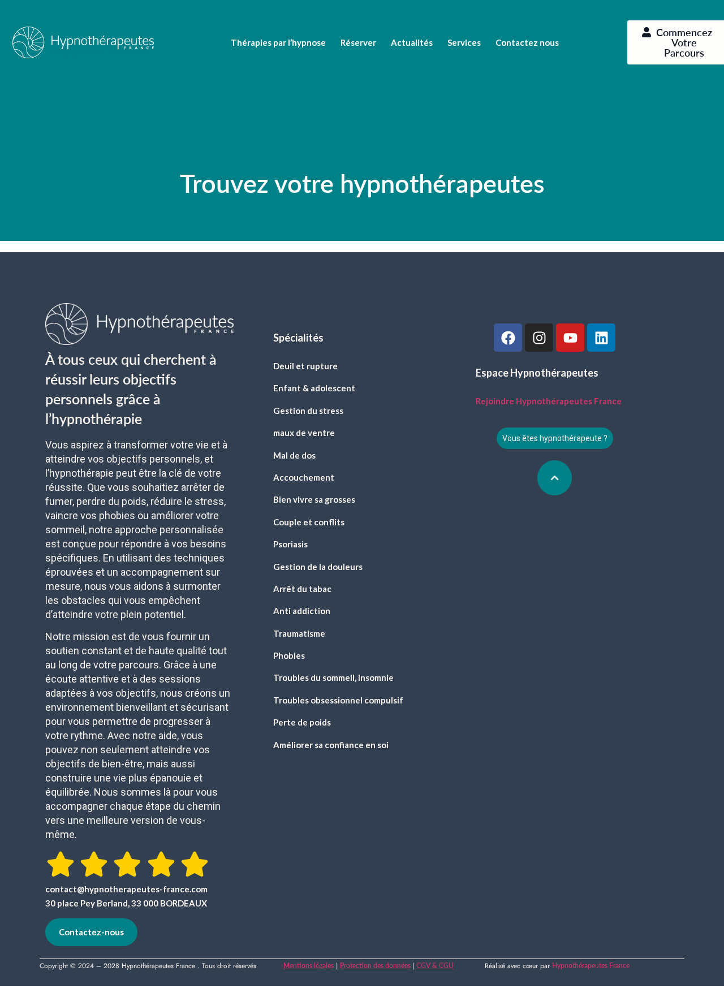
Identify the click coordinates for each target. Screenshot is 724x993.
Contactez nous (527, 42)
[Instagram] (539, 337)
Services (464, 42)
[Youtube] (570, 337)
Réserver (358, 42)
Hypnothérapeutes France (591, 965)
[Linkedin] (601, 337)
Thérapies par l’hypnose (278, 42)
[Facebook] (508, 337)
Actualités (412, 42)
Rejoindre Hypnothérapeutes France (549, 401)
